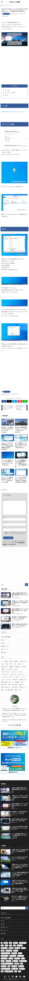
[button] (3, 401)
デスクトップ (22, 13)
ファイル (11, 677)
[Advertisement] (14, 65)
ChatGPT (16, 661)
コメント (5, 499)
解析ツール (22, 687)
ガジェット (14, 671)
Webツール (20, 664)
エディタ (16, 669)
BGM (11, 661)
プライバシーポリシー (21, 979)
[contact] (20, 725)
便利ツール (15, 679)
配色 (16, 689)
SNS (11, 664)
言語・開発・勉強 (9, 689)
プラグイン (17, 677)
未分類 (4, 652)
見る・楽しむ (15, 687)
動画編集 (17, 682)
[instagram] (14, 725)
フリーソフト (6, 13)
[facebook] (9, 725)
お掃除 (3, 669)
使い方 (6, 95)
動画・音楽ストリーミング (7, 682)
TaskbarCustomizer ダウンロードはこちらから (13, 111)
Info (3, 640)
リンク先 (7, 90)
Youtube (24, 666)
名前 (4, 517)
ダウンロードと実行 (10, 92)
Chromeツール (23, 661)
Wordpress (17, 666)
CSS (3, 664)
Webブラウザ (4, 666)
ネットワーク (21, 674)
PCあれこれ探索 (14, 2)
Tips (4, 643)
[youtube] (17, 725)
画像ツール (21, 684)
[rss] (20, 976)
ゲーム (20, 671)
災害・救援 (14, 684)
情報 (9, 684)
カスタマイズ (15, 13)
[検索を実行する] (26, 584)
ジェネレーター (5, 674)
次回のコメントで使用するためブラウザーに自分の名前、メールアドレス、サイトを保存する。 (15, 533)
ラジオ (3, 679)
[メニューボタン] (2, 2)
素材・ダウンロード (6, 687)
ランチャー (8, 679)
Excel (6, 664)
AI (1, 942)
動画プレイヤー (23, 679)
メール (5, 522)
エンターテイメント (6, 671)
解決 (2, 689)
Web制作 (11, 666)
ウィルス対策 (9, 669)
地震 (22, 682)
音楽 (20, 689)
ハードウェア (4, 677)
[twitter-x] (12, 725)
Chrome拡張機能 (6, 636)
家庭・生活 (4, 684)
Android (6, 661)
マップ (23, 677)
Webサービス (6, 646)
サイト (4, 527)
